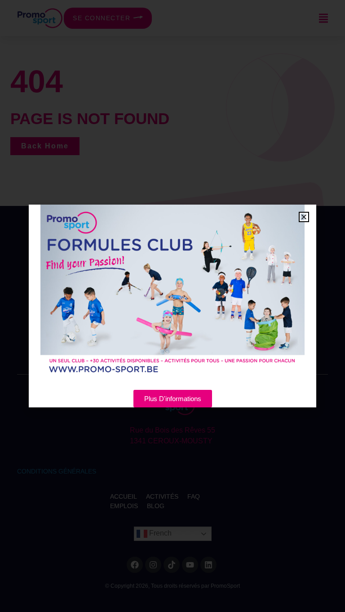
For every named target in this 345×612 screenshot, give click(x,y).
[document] (172, 306)
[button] (304, 217)
